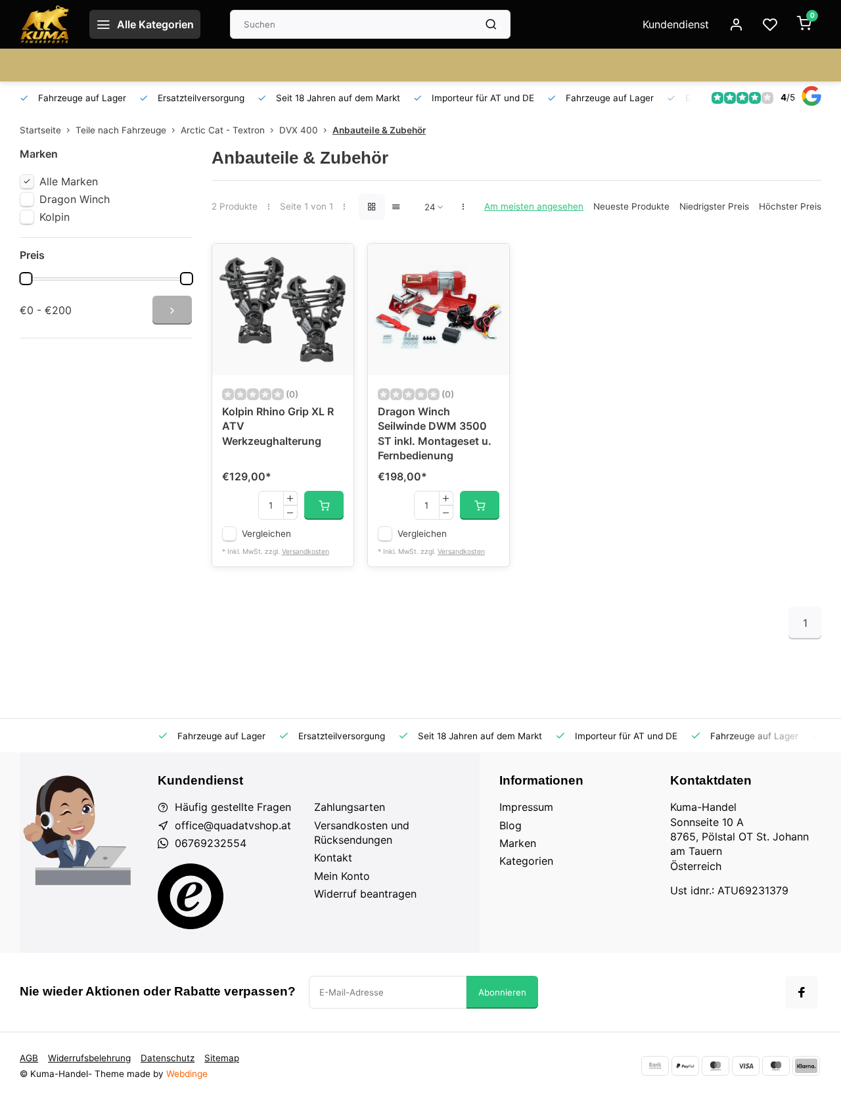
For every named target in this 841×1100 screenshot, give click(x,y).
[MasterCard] (715, 1066)
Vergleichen (266, 533)
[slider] (25, 278)
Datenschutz (167, 1058)
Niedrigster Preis (714, 206)
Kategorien (526, 860)
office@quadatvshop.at (233, 825)
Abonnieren (502, 992)
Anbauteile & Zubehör (379, 130)
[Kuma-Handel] (45, 24)
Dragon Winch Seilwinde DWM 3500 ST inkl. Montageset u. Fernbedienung (434, 433)
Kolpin (54, 216)
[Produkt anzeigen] (324, 505)
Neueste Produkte (631, 206)
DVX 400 (298, 130)
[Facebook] (801, 992)
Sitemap (221, 1058)
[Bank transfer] (655, 1066)
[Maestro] (776, 1066)
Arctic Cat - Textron (223, 130)
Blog (510, 825)
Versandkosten (305, 551)
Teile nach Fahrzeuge (121, 130)
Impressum (526, 807)
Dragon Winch (74, 199)
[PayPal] (685, 1066)
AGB (29, 1058)
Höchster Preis (790, 206)
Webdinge (187, 1073)
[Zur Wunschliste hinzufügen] (334, 263)
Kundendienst (676, 24)
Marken (517, 843)
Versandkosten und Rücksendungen (361, 832)
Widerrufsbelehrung (89, 1058)
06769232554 (210, 843)
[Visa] (746, 1066)
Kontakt (333, 857)
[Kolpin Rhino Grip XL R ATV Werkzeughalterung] (282, 309)
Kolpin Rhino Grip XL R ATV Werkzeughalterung (278, 426)
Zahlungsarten (349, 807)
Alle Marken (68, 181)
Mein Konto (342, 875)
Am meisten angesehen (533, 206)
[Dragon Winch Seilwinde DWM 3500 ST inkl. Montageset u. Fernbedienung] (438, 309)
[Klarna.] (806, 1066)
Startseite (40, 130)
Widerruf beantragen (365, 893)
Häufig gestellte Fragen (233, 807)
